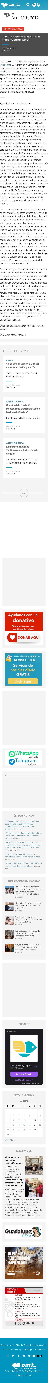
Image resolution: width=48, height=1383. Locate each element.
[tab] (14, 1290)
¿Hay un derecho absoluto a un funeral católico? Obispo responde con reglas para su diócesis (28, 947)
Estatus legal (16, 1350)
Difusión (6, 1350)
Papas (9, 360)
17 (13, 1125)
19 (24, 1125)
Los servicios (40, 1345)
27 (29, 1130)
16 (8, 1125)
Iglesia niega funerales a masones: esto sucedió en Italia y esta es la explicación (28, 905)
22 (40, 1125)
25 (19, 1130)
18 (19, 1125)
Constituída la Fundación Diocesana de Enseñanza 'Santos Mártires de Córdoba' (23, 409)
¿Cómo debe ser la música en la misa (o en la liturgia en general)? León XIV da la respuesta (27, 933)
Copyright (28, 1350)
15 (40, 1120)
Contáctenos (39, 1350)
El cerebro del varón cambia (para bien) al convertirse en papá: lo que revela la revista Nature (28, 919)
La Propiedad (27, 1345)
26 (24, 1130)
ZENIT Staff (6, 51)
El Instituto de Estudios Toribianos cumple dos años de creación (22, 450)
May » (12, 1140)
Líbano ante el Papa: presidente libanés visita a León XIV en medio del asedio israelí (14, 1185)
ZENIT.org (5, 65)
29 (40, 1130)
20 (29, 1125)
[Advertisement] (24, 529)
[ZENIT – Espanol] (13, 5)
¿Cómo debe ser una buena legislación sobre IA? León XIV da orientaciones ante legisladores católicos (23, 835)
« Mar (7, 1140)
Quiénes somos (7, 1345)
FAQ (18, 1345)
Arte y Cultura (15, 401)
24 (13, 1130)
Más (24, 493)
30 (8, 1134)
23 (8, 1130)
